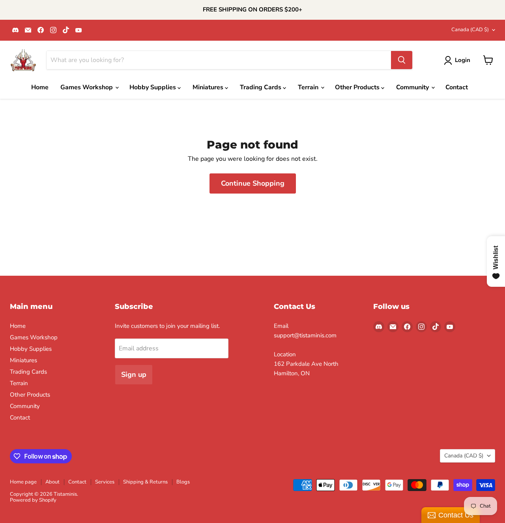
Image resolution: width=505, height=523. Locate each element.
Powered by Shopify (33, 500)
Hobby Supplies (153, 87)
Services (104, 481)
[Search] (401, 60)
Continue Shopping (252, 183)
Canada (470, 29)
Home (40, 87)
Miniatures (209, 87)
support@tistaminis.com (305, 335)
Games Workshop (87, 87)
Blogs (183, 481)
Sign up (133, 374)
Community (413, 87)
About (52, 481)
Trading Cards (261, 87)
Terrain (309, 87)
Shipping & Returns (145, 481)
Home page (23, 481)
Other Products (358, 87)
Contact (456, 87)
